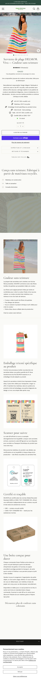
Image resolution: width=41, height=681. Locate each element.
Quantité (20, 123)
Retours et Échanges (20, 151)
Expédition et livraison (20, 148)
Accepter (20, 667)
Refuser (20, 672)
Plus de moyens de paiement (20, 142)
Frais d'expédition (10, 74)
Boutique (20, 641)
